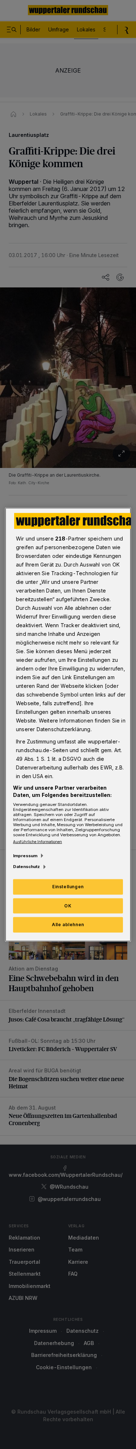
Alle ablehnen (68, 924)
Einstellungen (68, 886)
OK (67, 905)
